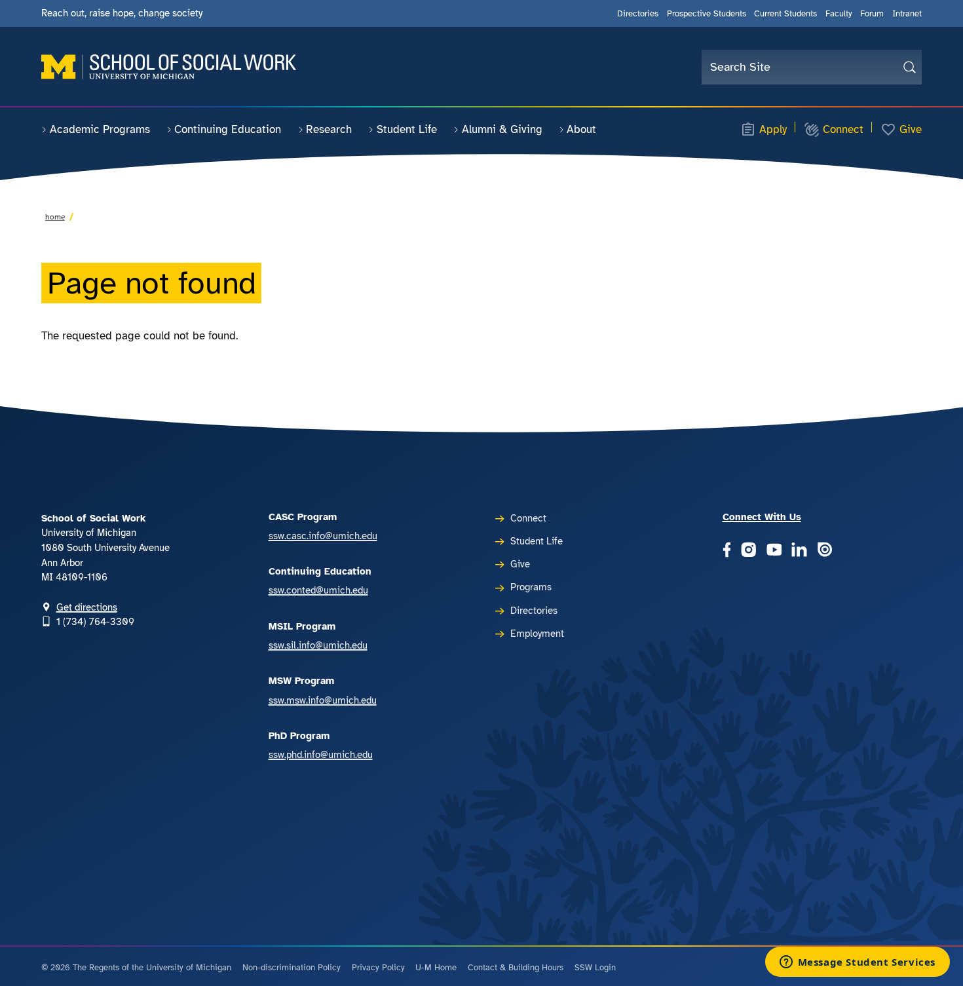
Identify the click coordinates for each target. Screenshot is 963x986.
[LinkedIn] (799, 551)
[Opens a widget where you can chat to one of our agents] (857, 963)
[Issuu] (825, 551)
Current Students (785, 13)
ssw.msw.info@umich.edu (323, 700)
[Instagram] (749, 551)
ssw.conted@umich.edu (318, 590)
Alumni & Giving (502, 129)
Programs (531, 587)
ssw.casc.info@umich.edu (323, 536)
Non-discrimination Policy (291, 967)
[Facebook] (727, 551)
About (581, 129)
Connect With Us (762, 517)
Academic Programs (100, 129)
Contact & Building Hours (515, 967)
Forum (872, 13)
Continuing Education (227, 129)
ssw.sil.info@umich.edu (318, 645)
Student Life (407, 129)
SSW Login (595, 967)
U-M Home (436, 967)
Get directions (86, 607)
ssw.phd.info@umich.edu (321, 755)
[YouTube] (774, 551)
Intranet (907, 13)
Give (910, 129)
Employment (537, 633)
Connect (843, 129)
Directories (637, 13)
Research (329, 129)
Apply (773, 129)
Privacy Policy (378, 967)
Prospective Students (706, 13)
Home (55, 216)
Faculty (838, 13)
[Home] (168, 66)
